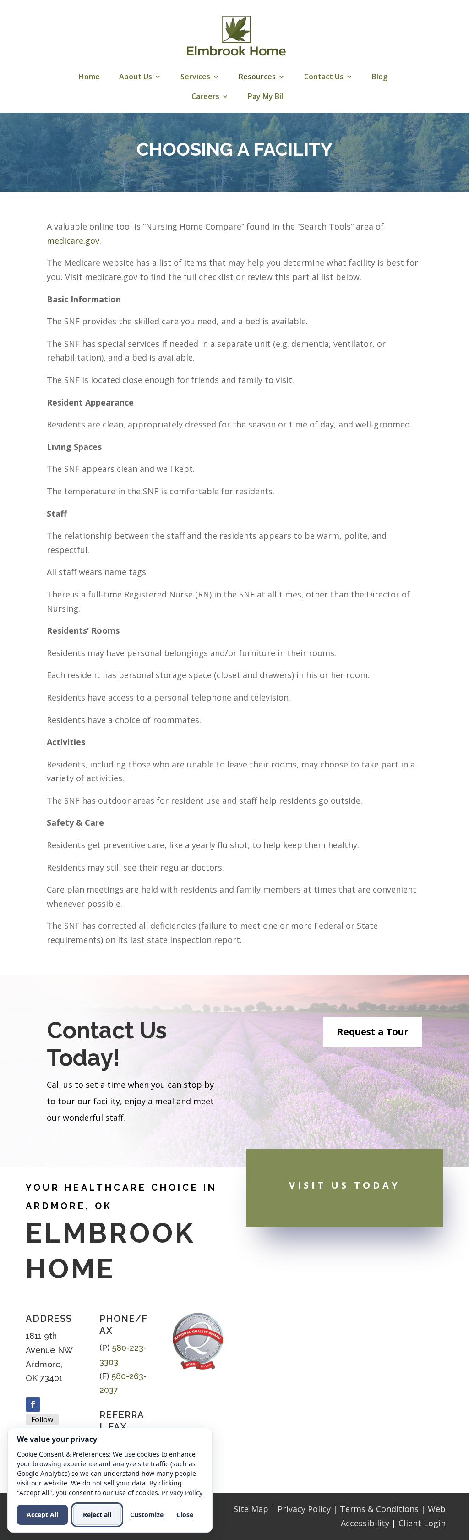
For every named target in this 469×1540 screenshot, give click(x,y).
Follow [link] (42, 1419)
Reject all (97, 1514)
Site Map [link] (251, 1508)
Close (184, 1514)
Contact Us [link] (324, 77)
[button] (33, 1404)
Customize (147, 1514)
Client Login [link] (422, 1523)
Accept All (42, 1514)
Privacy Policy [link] (304, 1508)
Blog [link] (379, 77)
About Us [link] (135, 77)
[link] (236, 35)
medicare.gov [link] (73, 240)
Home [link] (89, 77)
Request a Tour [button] (373, 1031)
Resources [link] (257, 77)
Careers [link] (205, 97)
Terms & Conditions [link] (379, 1508)
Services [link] (195, 77)
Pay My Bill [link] (266, 97)
